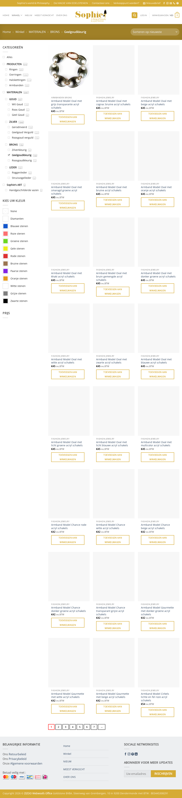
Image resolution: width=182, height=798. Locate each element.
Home (6, 15)
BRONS (55, 32)
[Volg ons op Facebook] (164, 3)
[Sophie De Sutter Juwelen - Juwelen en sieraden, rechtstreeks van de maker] (91, 15)
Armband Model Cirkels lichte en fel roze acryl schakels (155, 697)
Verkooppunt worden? (126, 3)
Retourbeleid (17, 754)
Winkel (16, 15)
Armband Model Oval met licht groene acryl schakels (67, 444)
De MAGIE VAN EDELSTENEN (71, 3)
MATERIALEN (37, 32)
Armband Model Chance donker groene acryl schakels (68, 609)
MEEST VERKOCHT (44, 15)
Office (49, 793)
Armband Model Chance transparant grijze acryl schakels (110, 611)
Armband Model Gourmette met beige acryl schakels (112, 695)
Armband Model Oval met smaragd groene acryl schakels (66, 190)
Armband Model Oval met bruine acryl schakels (111, 189)
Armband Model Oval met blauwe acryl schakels (156, 361)
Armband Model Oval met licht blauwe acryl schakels (112, 444)
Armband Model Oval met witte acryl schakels (66, 361)
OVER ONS (61, 15)
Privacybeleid (17, 759)
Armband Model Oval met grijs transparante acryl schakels (66, 104)
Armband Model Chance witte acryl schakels (110, 526)
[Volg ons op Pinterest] (177, 3)
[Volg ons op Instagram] (167, 3)
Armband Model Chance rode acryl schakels (68, 526)
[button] (151, 3)
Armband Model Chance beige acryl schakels (155, 526)
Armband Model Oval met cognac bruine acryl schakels (113, 102)
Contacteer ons (100, 3)
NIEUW (28, 15)
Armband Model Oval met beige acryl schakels (156, 102)
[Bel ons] (174, 3)
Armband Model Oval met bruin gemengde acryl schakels (111, 276)
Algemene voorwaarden (26, 763)
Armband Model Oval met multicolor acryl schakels (156, 444)
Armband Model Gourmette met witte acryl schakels (67, 695)
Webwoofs (38, 793)
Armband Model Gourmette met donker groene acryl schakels (157, 611)
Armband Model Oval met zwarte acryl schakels (111, 361)
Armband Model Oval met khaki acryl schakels (66, 275)
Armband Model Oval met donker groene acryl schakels (158, 275)
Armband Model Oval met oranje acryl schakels (156, 189)
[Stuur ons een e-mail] (171, 3)
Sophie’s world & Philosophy (33, 3)
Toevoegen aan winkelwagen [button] (68, 119)
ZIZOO (28, 793)
